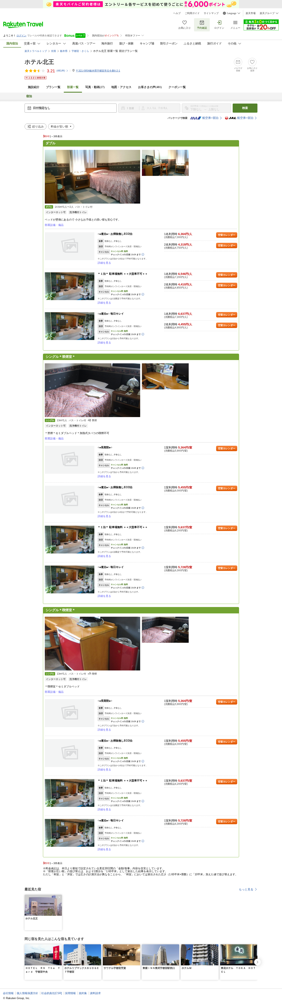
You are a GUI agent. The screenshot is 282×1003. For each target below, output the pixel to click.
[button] (59, 897)
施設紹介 (33, 87)
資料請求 (95, 993)
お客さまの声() (150, 87)
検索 (245, 108)
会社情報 (8, 993)
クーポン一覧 (177, 87)
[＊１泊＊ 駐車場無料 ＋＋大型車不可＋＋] (69, 286)
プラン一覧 (53, 87)
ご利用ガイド (192, 13)
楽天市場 (251, 13)
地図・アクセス (121, 87)
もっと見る (246, 889)
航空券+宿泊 (210, 117)
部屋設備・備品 (54, 225)
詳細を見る (104, 262)
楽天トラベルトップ (36, 51)
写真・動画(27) (95, 87)
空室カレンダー (226, 235)
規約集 (83, 993)
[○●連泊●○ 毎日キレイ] (69, 326)
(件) (61, 70)
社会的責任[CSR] (51, 993)
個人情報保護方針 (27, 993)
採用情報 (70, 993)
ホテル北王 (39, 62)
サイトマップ (211, 13)
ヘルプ (177, 13)
